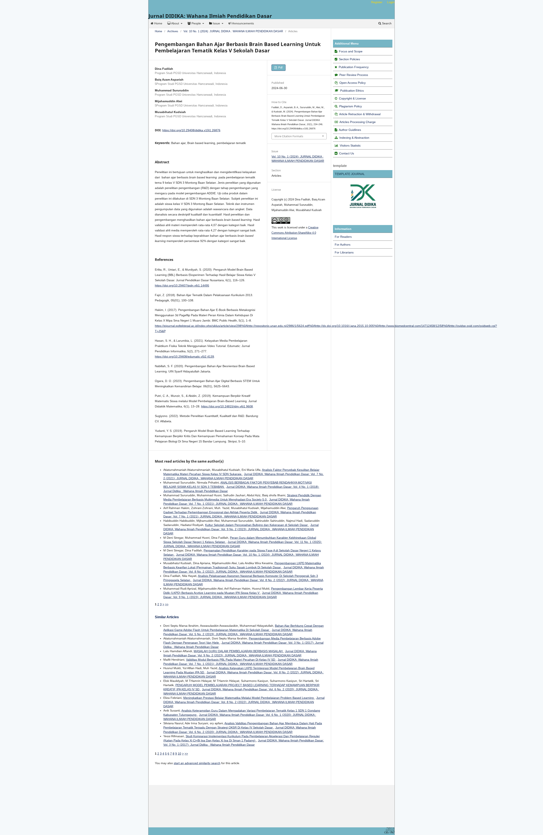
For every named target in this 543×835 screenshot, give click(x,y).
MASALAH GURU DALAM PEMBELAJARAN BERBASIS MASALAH (238, 651)
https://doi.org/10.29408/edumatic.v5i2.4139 (184, 356)
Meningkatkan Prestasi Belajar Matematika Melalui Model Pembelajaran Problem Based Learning (249, 697)
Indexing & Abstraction (354, 137)
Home (157, 23)
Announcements (242, 23)
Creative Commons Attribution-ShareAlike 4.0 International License (295, 233)
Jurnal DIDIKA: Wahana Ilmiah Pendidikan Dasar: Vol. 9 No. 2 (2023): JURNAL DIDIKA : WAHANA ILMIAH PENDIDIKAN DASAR (241, 529)
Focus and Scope (350, 51)
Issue (216, 23)
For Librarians (344, 252)
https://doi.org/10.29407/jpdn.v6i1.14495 (182, 285)
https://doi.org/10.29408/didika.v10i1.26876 (191, 130)
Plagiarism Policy (350, 106)
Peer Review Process (353, 75)
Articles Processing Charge (357, 122)
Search (386, 23)
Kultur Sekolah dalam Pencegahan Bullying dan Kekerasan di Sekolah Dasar (257, 525)
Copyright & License (352, 98)
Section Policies (349, 59)
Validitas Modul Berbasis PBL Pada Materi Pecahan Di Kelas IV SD (231, 659)
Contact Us (346, 153)
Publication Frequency (354, 67)
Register (376, 2)
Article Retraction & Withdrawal (360, 114)
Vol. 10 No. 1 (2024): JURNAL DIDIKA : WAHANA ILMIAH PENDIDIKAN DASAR (233, 31)
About (175, 23)
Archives (172, 31)
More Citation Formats (288, 136)
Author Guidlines (350, 129)
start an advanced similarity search (197, 763)
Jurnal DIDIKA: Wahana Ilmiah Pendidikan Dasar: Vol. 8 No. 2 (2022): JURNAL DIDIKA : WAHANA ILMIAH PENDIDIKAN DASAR (244, 702)
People (196, 23)
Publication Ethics (352, 90)
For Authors (342, 244)
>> (166, 604)
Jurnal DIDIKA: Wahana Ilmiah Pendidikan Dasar (210, 15)
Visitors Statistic (350, 145)
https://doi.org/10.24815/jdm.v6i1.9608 (227, 406)
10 (179, 753)
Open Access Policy (352, 82)
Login (391, 2)
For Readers (343, 236)
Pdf (280, 67)
